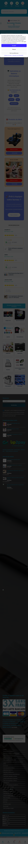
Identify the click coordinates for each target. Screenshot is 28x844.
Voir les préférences (14, 53)
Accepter (14, 45)
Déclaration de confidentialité (17, 55)
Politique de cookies (8, 55)
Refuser (14, 49)
